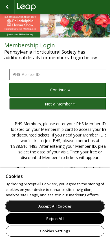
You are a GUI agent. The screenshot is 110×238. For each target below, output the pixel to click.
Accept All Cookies (55, 206)
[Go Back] (7, 7)
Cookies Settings (55, 230)
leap (45, 7)
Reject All (54, 218)
